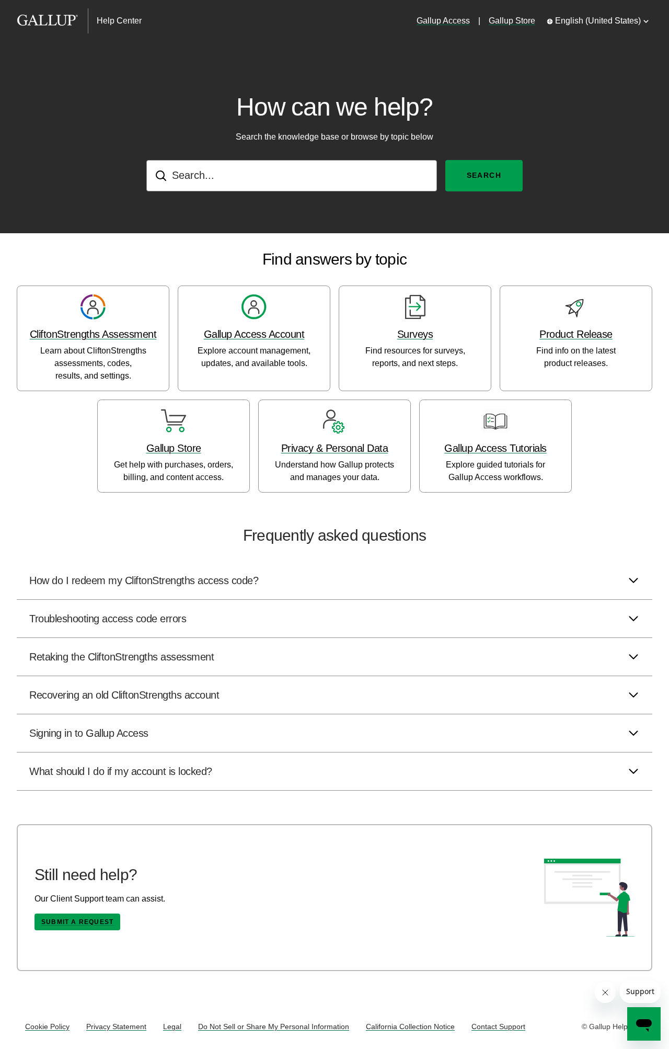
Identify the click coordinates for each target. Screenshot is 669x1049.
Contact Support (498, 1026)
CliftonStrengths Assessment (93, 334)
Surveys (415, 334)
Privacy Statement (116, 1026)
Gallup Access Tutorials (495, 448)
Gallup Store (512, 20)
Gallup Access (443, 20)
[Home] (52, 20)
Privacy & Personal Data (334, 448)
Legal (172, 1026)
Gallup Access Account (254, 334)
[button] (334, 580)
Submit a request (77, 922)
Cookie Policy (47, 1026)
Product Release (576, 334)
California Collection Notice (410, 1026)
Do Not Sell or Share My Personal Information (273, 1026)
